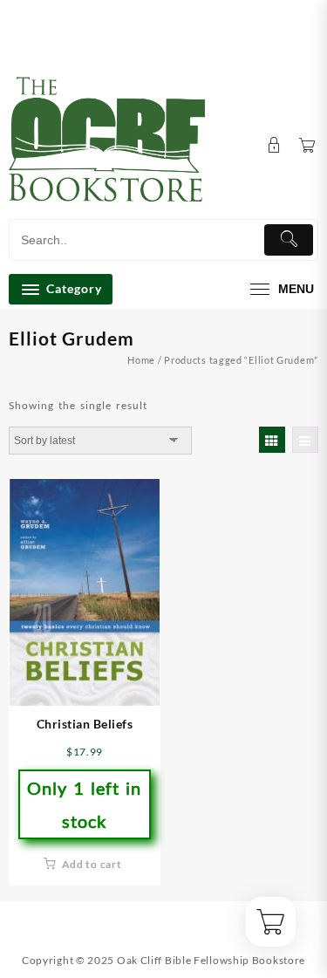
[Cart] (307, 146)
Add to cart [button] (92, 864)
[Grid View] (272, 440)
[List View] (305, 440)
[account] (274, 145)
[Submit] (288, 240)
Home (141, 360)
